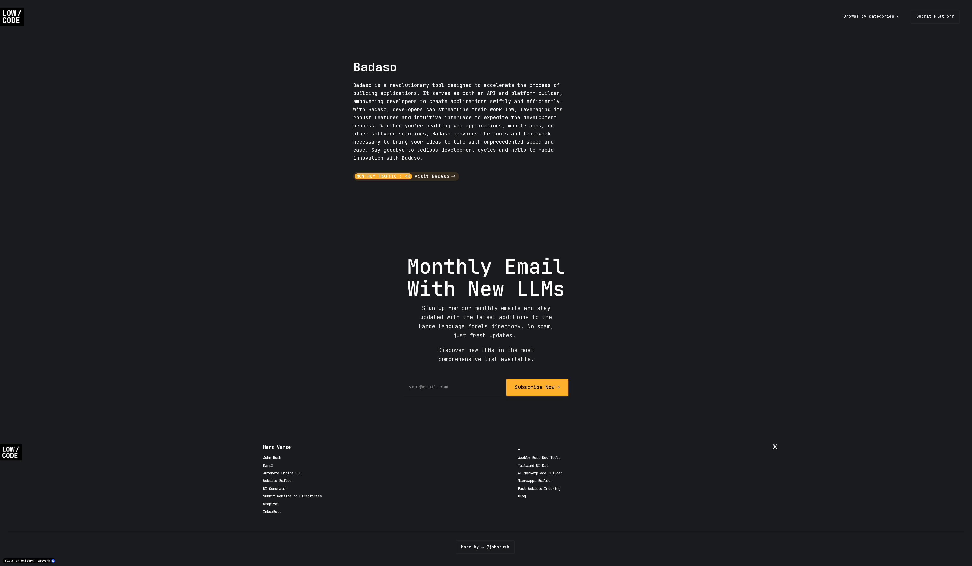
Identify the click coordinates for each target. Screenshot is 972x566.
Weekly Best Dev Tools (539, 457)
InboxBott (272, 511)
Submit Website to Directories (292, 496)
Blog (522, 496)
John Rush (272, 457)
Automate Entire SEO (282, 473)
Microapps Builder (535, 480)
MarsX (268, 465)
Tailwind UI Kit (533, 465)
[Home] (13, 17)
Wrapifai (271, 504)
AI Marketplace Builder (540, 473)
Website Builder (278, 480)
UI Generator (275, 488)
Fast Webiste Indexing (539, 488)
